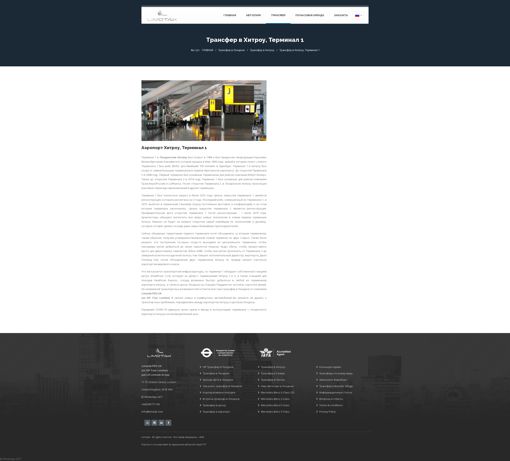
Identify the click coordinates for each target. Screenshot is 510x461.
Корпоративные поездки (219, 392)
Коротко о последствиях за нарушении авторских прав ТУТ (173, 444)
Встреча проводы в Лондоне (221, 399)
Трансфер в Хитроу (262, 50)
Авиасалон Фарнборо (333, 379)
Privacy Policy (327, 411)
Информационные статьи (335, 392)
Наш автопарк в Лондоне (277, 386)
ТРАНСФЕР (278, 15)
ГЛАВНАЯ (230, 15)
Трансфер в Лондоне (231, 50)
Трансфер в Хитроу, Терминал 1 (300, 50)
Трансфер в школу (214, 405)
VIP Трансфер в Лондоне (218, 367)
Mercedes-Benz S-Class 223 (277, 392)
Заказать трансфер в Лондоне (222, 386)
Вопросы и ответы (331, 399)
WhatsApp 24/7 (153, 397)
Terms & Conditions (331, 405)
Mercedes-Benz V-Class (275, 411)
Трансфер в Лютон (273, 379)
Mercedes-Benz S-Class (275, 399)
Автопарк (253, 15)
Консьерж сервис (330, 367)
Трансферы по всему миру (336, 373)
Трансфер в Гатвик (273, 373)
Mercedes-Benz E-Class (275, 405)
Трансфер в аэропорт (216, 411)
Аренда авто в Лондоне (218, 379)
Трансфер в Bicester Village (336, 386)
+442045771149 (150, 404)
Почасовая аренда (309, 15)
